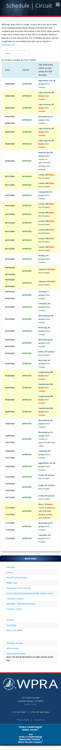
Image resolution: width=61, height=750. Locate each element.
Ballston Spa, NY (45, 152)
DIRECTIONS (30, 704)
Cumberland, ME (45, 372)
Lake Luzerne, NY (46, 92)
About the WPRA (14, 630)
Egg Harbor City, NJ (46, 80)
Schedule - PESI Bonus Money (20, 603)
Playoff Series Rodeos (16, 577)
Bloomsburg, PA (45, 116)
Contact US (39, 719)
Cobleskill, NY (44, 451)
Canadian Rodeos (15, 598)
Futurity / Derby (14, 609)
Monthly (10, 567)
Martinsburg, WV (45, 315)
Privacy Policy (23, 719)
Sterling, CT (43, 291)
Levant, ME (43, 175)
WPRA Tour (11, 582)
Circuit (9, 572)
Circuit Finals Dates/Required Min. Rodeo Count (29, 593)
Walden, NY (43, 255)
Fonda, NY (42, 351)
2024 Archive (12, 648)
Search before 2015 (15, 653)
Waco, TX (42, 504)
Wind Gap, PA (44, 327)
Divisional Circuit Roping (18, 588)
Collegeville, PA (45, 192)
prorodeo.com (8, 44)
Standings (11, 625)
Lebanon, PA (43, 269)
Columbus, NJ (44, 303)
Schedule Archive (14, 643)
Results (10, 620)
